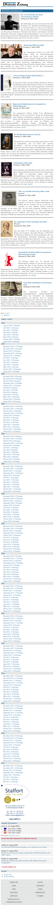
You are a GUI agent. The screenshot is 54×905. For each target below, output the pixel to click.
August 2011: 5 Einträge (11, 775)
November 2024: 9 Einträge (12, 379)
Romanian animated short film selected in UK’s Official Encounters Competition (24, 861)
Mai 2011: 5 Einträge (10, 782)
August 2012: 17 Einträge (12, 745)
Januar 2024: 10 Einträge (11, 401)
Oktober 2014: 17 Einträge (12, 680)
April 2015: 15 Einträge (11, 664)
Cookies (40, 896)
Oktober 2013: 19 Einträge (12, 710)
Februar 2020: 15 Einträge (12, 519)
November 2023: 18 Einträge (13, 409)
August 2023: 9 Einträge (11, 415)
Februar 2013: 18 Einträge (12, 728)
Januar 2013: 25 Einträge (11, 731)
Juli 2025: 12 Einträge (10, 358)
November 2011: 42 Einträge (13, 768)
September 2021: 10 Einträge (13, 473)
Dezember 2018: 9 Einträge (12, 556)
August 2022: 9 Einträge (11, 445)
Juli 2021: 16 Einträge (10, 478)
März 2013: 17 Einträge (11, 726)
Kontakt (14, 896)
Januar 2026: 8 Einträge (11, 341)
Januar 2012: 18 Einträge (11, 761)
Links (40, 889)
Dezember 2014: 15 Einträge (13, 676)
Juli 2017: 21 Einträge (10, 597)
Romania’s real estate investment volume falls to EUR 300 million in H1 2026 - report (25, 854)
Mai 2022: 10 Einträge (11, 452)
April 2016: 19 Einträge (11, 634)
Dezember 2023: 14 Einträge (13, 406)
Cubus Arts (8, 874)
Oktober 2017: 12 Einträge (12, 591)
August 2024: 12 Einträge (12, 385)
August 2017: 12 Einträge (12, 595)
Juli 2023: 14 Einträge (10, 418)
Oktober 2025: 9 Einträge (12, 351)
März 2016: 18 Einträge (11, 636)
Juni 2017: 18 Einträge (11, 600)
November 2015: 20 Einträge (13, 648)
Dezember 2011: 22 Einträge (13, 766)
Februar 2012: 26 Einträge (12, 758)
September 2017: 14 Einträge (13, 593)
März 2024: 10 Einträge (11, 397)
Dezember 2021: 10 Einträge (13, 466)
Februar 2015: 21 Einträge (12, 669)
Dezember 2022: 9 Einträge (12, 436)
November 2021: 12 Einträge (13, 468)
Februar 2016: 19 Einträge (12, 639)
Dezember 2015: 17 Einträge (13, 646)
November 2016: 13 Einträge (13, 618)
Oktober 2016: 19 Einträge (12, 620)
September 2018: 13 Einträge (13, 563)
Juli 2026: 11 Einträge (10, 328)
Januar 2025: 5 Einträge (11, 371)
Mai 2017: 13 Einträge (11, 602)
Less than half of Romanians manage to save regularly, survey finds (24, 847)
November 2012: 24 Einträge (13, 738)
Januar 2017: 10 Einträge (11, 611)
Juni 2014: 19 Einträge (11, 689)
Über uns (14, 882)
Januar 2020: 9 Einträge (11, 521)
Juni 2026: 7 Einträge (10, 330)
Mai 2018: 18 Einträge (11, 572)
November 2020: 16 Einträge (13, 498)
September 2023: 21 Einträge (13, 413)
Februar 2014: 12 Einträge (12, 698)
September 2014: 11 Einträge (13, 683)
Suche (40, 882)
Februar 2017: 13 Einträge (12, 609)
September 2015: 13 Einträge (13, 653)
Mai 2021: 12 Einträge (11, 482)
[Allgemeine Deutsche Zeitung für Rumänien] (18, 4)
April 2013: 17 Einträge (11, 724)
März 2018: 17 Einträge (11, 576)
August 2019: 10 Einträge (12, 535)
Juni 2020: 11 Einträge (11, 510)
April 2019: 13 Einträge (11, 544)
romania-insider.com (8, 866)
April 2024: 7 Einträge (11, 394)
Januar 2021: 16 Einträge (11, 491)
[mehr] (36, 38)
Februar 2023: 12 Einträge (12, 429)
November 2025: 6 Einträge (12, 349)
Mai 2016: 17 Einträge (11, 632)
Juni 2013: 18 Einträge (11, 719)
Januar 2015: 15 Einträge (11, 671)
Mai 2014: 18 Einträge (11, 692)
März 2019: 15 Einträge (11, 546)
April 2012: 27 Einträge (11, 754)
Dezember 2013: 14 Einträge (13, 706)
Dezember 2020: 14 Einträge (13, 496)
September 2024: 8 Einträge (12, 383)
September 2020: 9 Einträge (12, 503)
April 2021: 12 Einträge (11, 484)
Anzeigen (40, 885)
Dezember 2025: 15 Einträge (13, 346)
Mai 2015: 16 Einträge (11, 662)
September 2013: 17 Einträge (13, 713)
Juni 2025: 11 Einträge (11, 360)
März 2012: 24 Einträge (11, 756)
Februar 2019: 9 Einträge (11, 549)
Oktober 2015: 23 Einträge (12, 650)
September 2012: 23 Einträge (13, 743)
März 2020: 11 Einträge (11, 517)
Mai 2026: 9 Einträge (10, 332)
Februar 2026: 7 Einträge (11, 339)
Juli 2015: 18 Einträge (10, 657)
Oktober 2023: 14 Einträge (12, 411)
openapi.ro (12, 835)
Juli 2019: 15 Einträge (10, 537)
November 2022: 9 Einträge (12, 439)
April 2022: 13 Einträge (11, 454)
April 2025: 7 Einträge (11, 365)
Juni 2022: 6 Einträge (10, 450)
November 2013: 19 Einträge (13, 708)
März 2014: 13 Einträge (11, 696)
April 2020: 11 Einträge (11, 514)
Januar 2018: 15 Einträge (11, 581)
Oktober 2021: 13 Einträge (12, 471)
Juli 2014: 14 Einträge (10, 687)
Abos (14, 885)
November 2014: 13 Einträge (13, 678)
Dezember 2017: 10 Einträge (13, 586)
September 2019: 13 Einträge (13, 533)
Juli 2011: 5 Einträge (10, 777)
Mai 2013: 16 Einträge (11, 722)
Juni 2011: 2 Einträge (10, 779)
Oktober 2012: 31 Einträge (12, 740)
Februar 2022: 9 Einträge (11, 459)
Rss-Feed (14, 892)
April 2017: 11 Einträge (11, 604)
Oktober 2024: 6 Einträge (12, 381)
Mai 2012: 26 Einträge (11, 752)
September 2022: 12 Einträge (13, 443)
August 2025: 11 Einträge (12, 355)
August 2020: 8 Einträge (11, 505)
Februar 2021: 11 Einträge (12, 489)
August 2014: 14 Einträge (12, 685)
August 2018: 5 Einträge (11, 565)
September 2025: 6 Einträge (12, 353)
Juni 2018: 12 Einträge (11, 570)
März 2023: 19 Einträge (11, 427)
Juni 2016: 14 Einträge (11, 630)
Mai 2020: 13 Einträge (11, 512)
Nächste (6, 315)
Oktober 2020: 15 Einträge (12, 501)
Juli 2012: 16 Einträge (10, 747)
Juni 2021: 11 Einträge (11, 480)
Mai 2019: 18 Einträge (11, 542)
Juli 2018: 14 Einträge (10, 567)
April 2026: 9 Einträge (11, 335)
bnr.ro (18, 835)
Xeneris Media (9, 876)
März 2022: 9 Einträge (11, 457)
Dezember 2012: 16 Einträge (13, 736)
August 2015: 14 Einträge (12, 655)
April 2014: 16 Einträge (11, 694)
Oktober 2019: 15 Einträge (12, 531)
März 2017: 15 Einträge (11, 606)
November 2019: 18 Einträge (13, 528)
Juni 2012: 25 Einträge (11, 749)
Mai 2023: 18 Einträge (11, 422)
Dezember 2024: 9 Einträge (12, 376)
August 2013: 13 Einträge (12, 715)
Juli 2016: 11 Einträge (10, 627)
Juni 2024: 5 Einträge (10, 390)
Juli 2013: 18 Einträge (10, 717)
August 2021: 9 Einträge (11, 475)
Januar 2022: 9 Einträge (11, 461)
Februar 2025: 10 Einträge (12, 369)
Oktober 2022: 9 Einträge (12, 441)
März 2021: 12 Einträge (11, 487)
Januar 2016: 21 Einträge (11, 641)
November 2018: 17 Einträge (13, 558)
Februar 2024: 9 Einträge (11, 399)
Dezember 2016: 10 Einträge (13, 616)
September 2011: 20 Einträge (13, 772)
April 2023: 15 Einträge (11, 424)
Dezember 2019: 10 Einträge (13, 526)
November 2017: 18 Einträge (13, 588)
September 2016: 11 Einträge (13, 623)
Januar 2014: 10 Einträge (11, 701)
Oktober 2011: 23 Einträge (12, 770)
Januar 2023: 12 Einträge (11, 431)
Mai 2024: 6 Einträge (10, 392)
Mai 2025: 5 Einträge (10, 362)
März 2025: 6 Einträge (11, 367)
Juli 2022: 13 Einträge (10, 448)
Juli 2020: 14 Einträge (10, 507)
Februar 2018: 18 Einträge (12, 579)
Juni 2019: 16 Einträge (11, 540)
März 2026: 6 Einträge (11, 337)
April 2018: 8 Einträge (11, 574)
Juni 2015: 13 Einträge (11, 659)
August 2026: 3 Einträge (11, 326)
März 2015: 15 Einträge (11, 666)
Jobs (14, 889)
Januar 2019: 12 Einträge (11, 551)
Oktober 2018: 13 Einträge (12, 561)
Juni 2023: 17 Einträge (11, 420)
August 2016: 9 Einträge (11, 625)
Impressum (40, 892)
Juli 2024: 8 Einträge (10, 388)
